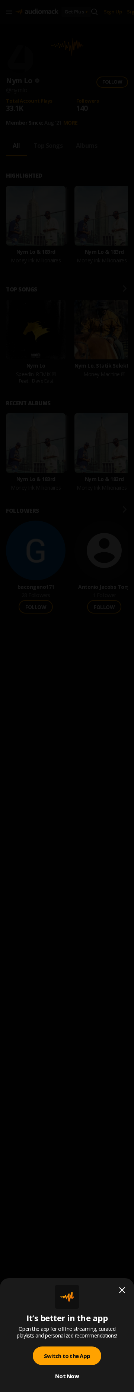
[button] (67, 696)
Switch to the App (67, 1356)
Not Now (67, 1376)
